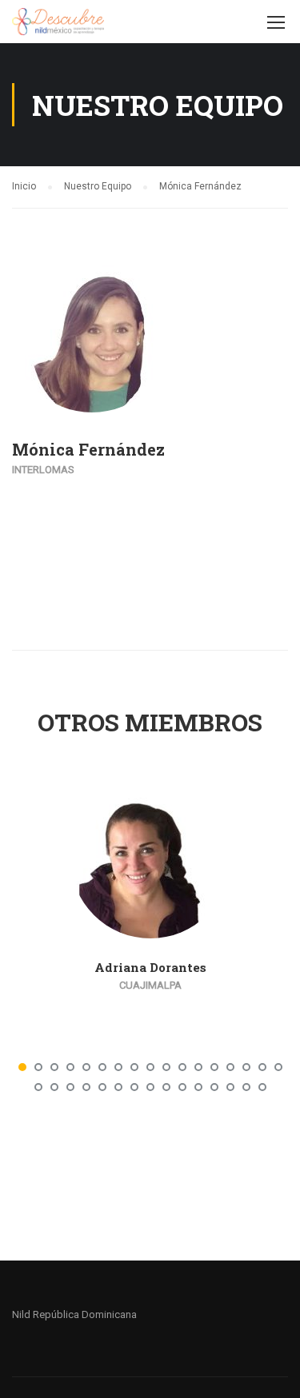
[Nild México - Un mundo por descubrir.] (58, 25)
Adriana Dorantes (150, 967)
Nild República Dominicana (74, 1314)
